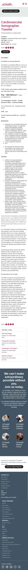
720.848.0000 (4, 479)
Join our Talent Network (14, 467)
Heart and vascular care (7, 542)
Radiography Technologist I (9, 348)
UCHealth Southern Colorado (19, 426)
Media (3, 533)
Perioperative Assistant (8, 341)
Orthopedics (5, 546)
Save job (5, 52)
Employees (4, 531)
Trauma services (6, 553)
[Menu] (23, 4)
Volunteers (4, 535)
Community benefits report (8, 518)
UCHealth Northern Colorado (5, 426)
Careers (4, 503)
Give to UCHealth (6, 509)
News (3, 525)
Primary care (5, 548)
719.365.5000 (4, 488)
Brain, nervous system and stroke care (11, 544)
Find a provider (5, 507)
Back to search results (11, 11)
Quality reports (5, 516)
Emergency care (6, 555)
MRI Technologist (7, 333)
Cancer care (5, 540)
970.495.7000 (4, 483)
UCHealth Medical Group (19, 444)
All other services (6, 557)
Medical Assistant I (7, 356)
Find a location (5, 512)
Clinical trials (5, 505)
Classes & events (6, 522)
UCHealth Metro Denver (5, 444)
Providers (4, 529)
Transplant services (6, 551)
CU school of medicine (7, 514)
